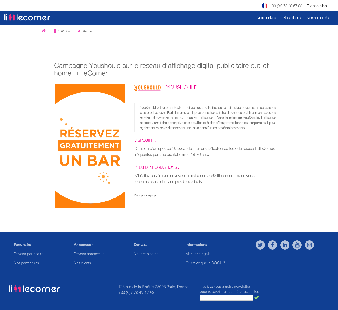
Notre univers (267, 17)
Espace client (317, 5)
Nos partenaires (26, 263)
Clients (62, 31)
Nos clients (292, 17)
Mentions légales (199, 254)
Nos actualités (317, 17)
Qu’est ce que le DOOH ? (205, 263)
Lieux (85, 31)
